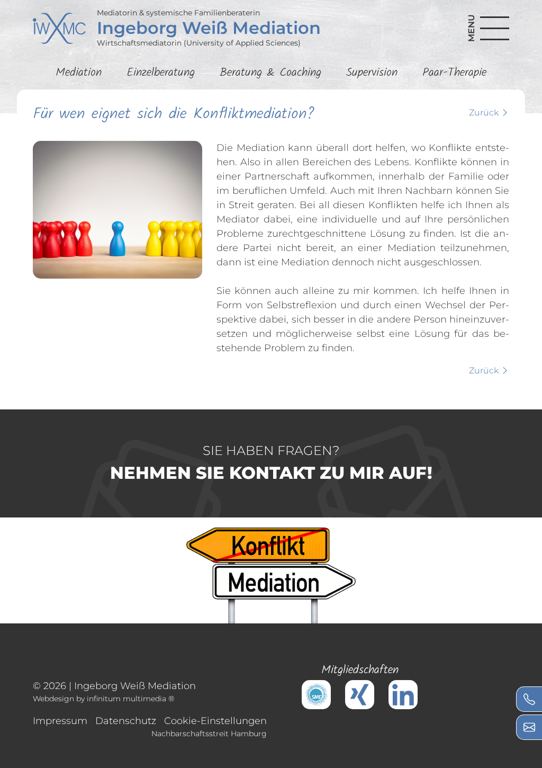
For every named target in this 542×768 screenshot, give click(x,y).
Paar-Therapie (454, 73)
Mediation (79, 73)
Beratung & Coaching (270, 73)
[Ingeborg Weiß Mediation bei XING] (359, 694)
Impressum (60, 721)
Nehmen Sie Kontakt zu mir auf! (271, 463)
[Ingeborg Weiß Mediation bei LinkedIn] (403, 694)
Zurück (485, 113)
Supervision (372, 73)
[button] (483, 28)
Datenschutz (125, 721)
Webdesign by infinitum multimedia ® (103, 698)
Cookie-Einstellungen (215, 721)
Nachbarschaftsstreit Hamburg (209, 733)
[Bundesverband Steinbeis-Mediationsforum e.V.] (316, 694)
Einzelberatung (161, 73)
